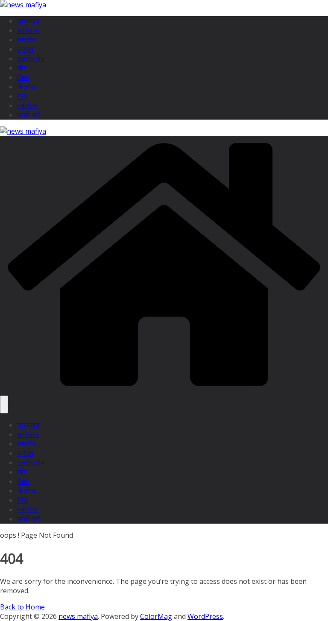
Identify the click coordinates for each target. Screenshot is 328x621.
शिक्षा (23, 77)
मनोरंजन (27, 105)
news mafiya (78, 616)
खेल (22, 68)
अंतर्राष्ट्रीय (30, 58)
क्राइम (25, 49)
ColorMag (156, 616)
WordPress (205, 616)
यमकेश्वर (28, 30)
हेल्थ (22, 96)
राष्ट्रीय (26, 39)
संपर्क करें (28, 115)
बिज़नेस (26, 86)
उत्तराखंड (28, 21)
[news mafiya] (164, 390)
